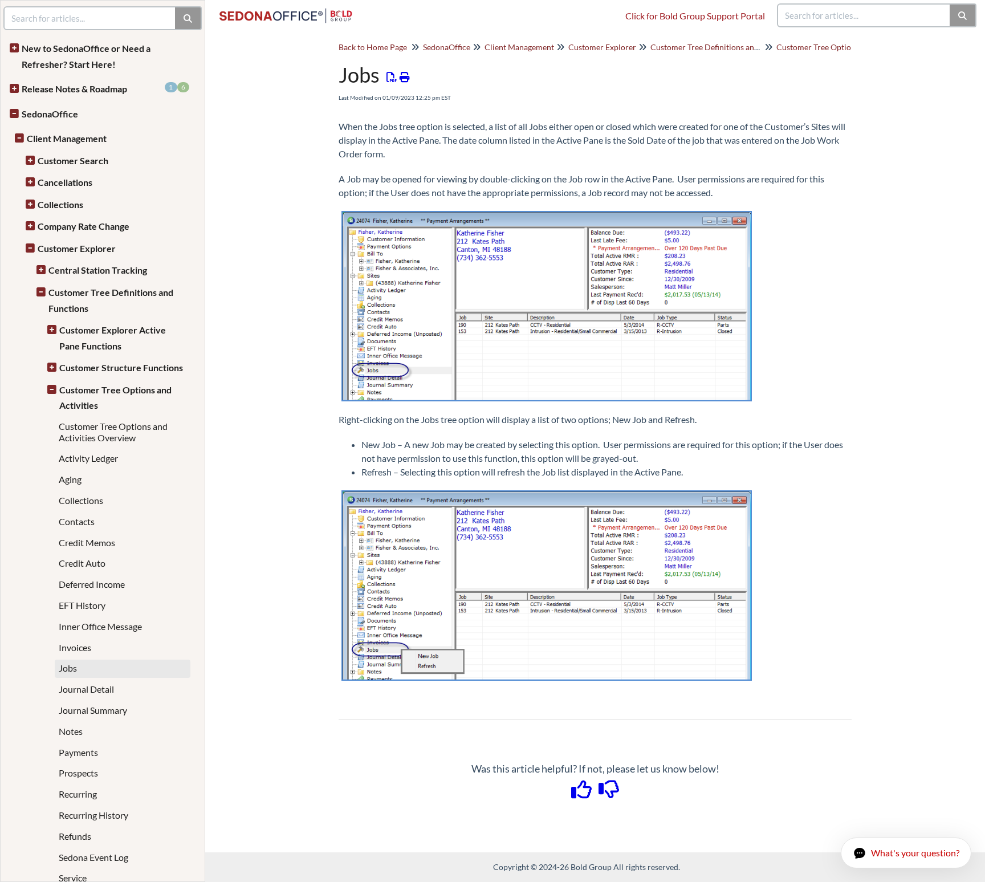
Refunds (75, 836)
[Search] (963, 15)
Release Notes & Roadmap (103, 88)
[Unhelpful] (609, 793)
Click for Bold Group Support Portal (695, 15)
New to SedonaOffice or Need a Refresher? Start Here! (86, 56)
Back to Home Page (373, 47)
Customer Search (73, 160)
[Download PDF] (391, 77)
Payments (78, 752)
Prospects (78, 772)
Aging (70, 479)
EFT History (82, 605)
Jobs (68, 667)
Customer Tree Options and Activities (115, 397)
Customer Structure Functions (121, 367)
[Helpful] (582, 793)
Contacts (77, 521)
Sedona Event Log (93, 857)
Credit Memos (87, 542)
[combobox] (864, 15)
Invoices (75, 647)
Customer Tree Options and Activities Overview (113, 432)
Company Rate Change (83, 226)
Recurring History (93, 815)
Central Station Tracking (97, 270)
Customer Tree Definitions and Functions (110, 300)
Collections (60, 204)
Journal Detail (86, 689)
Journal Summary (93, 710)
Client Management (67, 138)
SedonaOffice (50, 113)
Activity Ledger (88, 458)
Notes (71, 731)
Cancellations (65, 182)
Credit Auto (82, 563)
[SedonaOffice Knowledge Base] (290, 10)
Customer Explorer (77, 248)
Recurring (78, 793)
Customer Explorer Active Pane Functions (112, 337)
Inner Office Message (100, 626)
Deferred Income (92, 584)
